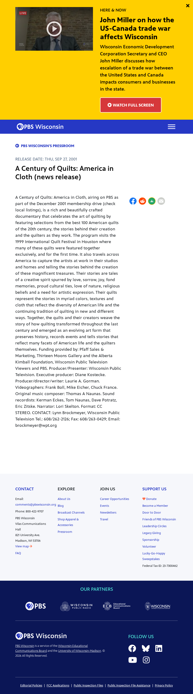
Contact (24, 489)
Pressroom (65, 532)
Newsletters (108, 513)
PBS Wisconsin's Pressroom (47, 146)
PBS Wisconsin (24, 646)
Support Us (154, 489)
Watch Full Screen (133, 105)
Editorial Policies (31, 685)
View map (22, 546)
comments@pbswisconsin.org (35, 505)
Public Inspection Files (88, 685)
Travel (104, 519)
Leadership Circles (154, 526)
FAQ (18, 553)
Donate (151, 499)
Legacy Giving (151, 533)
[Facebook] (133, 201)
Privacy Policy (164, 685)
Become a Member (155, 506)
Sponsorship (150, 540)
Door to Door (151, 513)
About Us (64, 499)
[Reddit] (142, 201)
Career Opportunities (114, 499)
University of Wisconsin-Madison (79, 651)
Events (104, 506)
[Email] (161, 201)
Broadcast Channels (71, 513)
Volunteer (149, 547)
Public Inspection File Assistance (129, 685)
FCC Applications (58, 685)
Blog (61, 506)
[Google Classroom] (152, 201)
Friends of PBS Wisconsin (159, 519)
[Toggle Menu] (171, 126)
